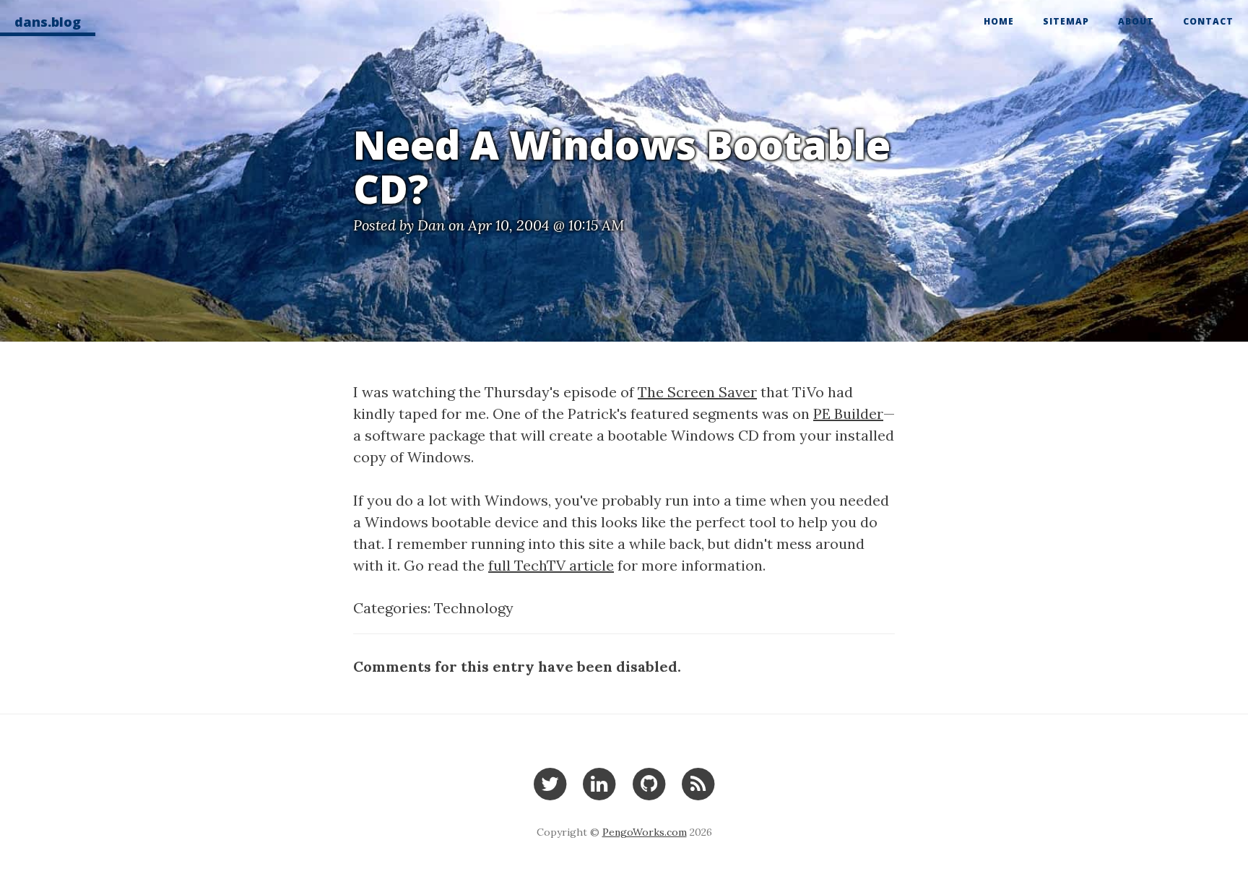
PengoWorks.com (644, 832)
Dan (431, 225)
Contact (1208, 21)
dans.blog (47, 21)
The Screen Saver (697, 392)
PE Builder (848, 413)
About (1136, 21)
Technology (474, 608)
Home (999, 21)
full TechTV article (551, 565)
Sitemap (1066, 21)
